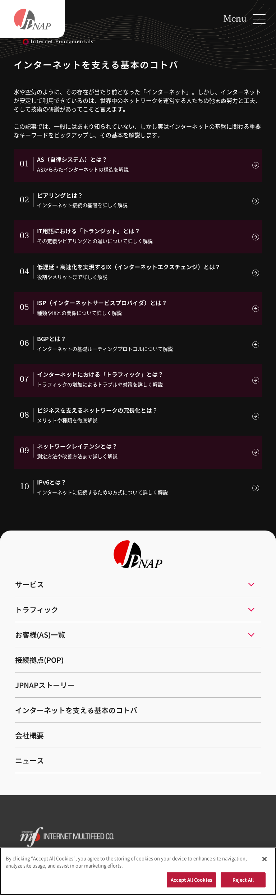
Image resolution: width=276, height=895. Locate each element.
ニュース (29, 760)
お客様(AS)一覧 (40, 634)
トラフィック (36, 609)
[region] (138, 871)
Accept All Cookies (191, 879)
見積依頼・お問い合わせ (124, 836)
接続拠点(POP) (39, 660)
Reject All (243, 879)
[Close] (264, 859)
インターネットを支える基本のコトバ (76, 710)
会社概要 (29, 735)
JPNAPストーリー (44, 685)
